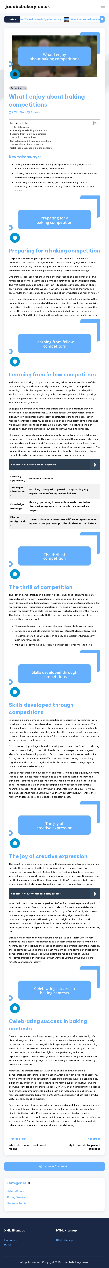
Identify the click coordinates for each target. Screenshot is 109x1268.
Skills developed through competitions (30, 141)
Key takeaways (22, 127)
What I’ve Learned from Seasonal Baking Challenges (78, 19)
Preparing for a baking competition (29, 130)
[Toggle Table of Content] (94, 123)
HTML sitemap (64, 1240)
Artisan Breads (15, 1191)
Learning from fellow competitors (28, 134)
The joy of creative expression (26, 144)
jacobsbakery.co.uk (28, 6)
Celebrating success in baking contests (31, 148)
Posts (7, 1244)
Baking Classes (18, 88)
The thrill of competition (23, 137)
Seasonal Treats (16, 1203)
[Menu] (103, 7)
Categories (11, 1240)
